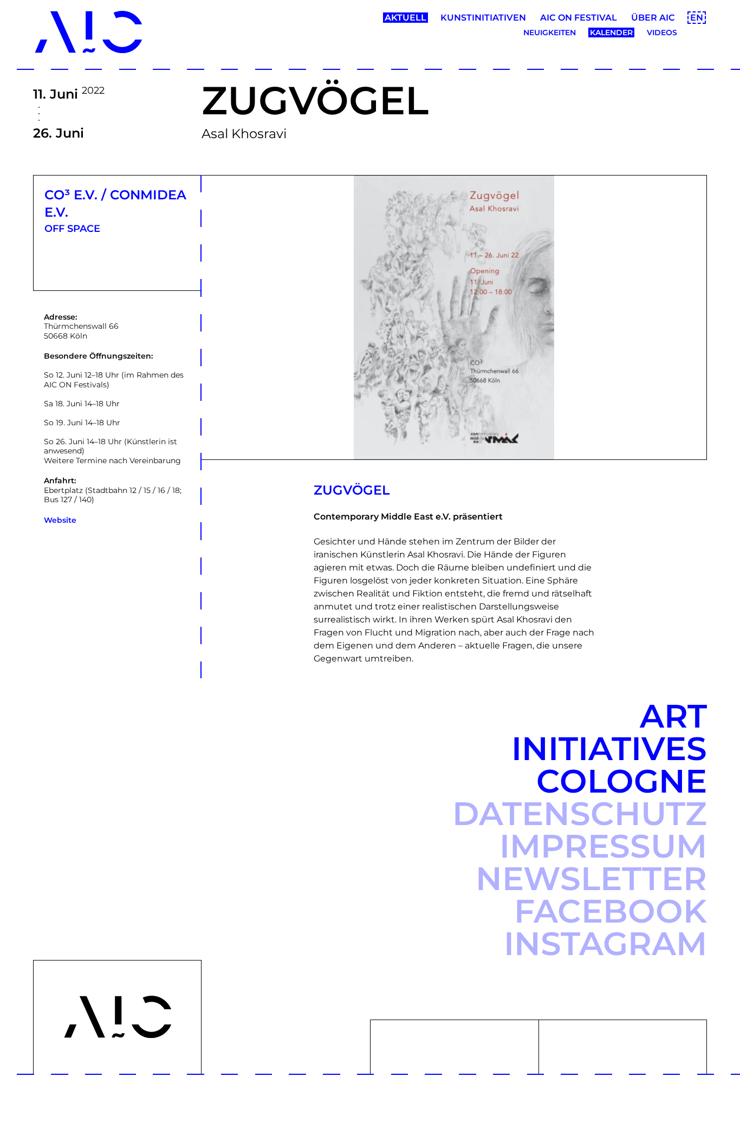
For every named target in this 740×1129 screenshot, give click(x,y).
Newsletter (591, 878)
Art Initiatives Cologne (609, 748)
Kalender (611, 32)
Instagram (605, 943)
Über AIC (653, 17)
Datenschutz (579, 813)
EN (696, 17)
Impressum (603, 846)
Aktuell (405, 17)
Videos (662, 32)
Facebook (610, 911)
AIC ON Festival (578, 17)
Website (60, 520)
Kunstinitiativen (483, 17)
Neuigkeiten (549, 32)
